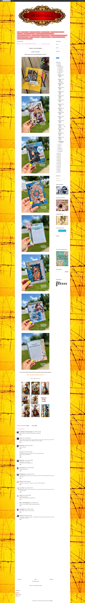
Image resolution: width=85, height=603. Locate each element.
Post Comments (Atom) (38, 585)
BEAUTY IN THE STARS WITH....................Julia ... (61, 85)
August (59, 72)
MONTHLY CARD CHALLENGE (23, 37)
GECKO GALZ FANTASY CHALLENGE (24, 35)
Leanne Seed (19, 594)
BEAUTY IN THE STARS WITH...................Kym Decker (61, 80)
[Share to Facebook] (35, 425)
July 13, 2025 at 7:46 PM (29, 509)
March (59, 148)
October (59, 69)
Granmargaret (22, 509)
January (59, 151)
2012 (58, 170)
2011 (58, 172)
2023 (58, 154)
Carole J (21, 495)
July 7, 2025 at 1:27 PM (34, 502)
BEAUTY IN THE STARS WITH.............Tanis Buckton (62, 126)
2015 (58, 166)
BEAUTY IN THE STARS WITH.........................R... (62, 89)
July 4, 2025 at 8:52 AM (27, 438)
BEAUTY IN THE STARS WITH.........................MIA (62, 105)
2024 (58, 153)
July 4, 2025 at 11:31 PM (30, 474)
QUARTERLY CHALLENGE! (45, 37)
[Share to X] (34, 425)
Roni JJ (21, 438)
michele (21, 515)
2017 (58, 163)
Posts (58, 178)
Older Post (51, 579)
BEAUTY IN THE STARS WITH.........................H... (62, 114)
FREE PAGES (20, 33)
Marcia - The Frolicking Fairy (25, 502)
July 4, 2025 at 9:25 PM (29, 460)
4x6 (44, 600)
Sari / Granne (22, 487)
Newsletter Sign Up (62, 230)
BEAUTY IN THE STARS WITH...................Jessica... (62, 138)
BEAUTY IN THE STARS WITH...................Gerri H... (61, 130)
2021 (58, 157)
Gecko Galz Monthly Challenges (29, 33)
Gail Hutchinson (22, 474)
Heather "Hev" (22, 460)
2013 (58, 169)
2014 (58, 167)
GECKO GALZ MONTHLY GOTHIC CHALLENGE (58, 35)
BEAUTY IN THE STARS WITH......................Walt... (62, 97)
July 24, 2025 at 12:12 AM (27, 515)
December (60, 66)
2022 (58, 156)
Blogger (51, 600)
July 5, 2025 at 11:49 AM (26, 481)
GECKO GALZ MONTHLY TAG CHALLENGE (25, 38)
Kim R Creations (22, 467)
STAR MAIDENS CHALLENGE (61, 142)
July (59, 73)
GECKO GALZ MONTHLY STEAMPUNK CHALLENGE (40, 35)
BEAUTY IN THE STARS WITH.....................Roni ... (62, 134)
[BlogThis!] (33, 425)
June (59, 144)
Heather (18, 592)
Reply (20, 434)
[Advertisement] (35, 557)
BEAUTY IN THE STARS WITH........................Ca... (62, 122)
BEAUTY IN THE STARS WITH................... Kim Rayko (61, 109)
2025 (58, 65)
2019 (58, 160)
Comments (59, 180)
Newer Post (20, 579)
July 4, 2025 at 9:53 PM (30, 467)
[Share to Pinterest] (36, 425)
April (59, 147)
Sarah (21, 481)
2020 (58, 159)
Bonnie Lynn (22, 445)
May (59, 145)
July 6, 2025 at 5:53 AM (27, 495)
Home (36, 579)
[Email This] (32, 425)
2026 (58, 63)
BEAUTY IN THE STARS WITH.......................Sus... (62, 118)
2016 (58, 164)
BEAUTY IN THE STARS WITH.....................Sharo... (62, 93)
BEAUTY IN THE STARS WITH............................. (62, 76)
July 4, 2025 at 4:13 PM (28, 451)
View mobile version (35, 581)
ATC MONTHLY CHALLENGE (34, 37)
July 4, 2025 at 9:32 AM (28, 445)
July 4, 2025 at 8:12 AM (37, 431)
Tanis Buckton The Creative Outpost (26, 431)
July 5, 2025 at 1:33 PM (29, 487)
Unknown (18, 595)
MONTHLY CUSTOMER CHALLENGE (58, 37)
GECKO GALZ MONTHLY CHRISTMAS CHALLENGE (45, 33)
